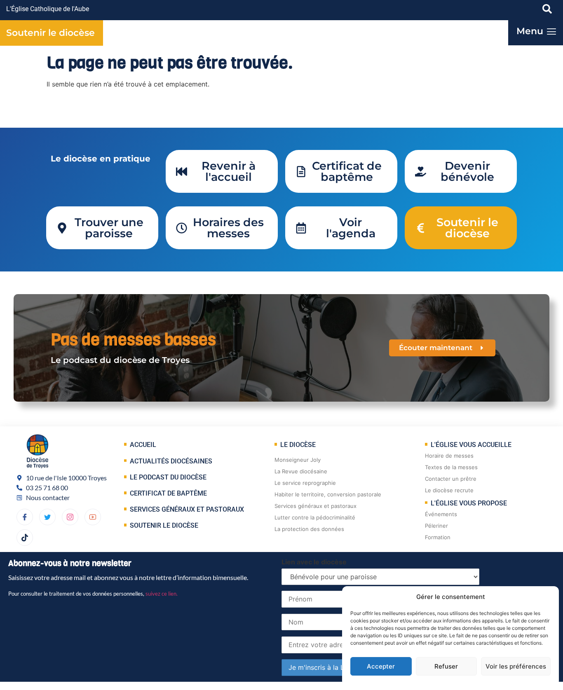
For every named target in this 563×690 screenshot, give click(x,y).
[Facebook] (24, 517)
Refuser (446, 666)
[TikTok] (24, 537)
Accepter (381, 666)
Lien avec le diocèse (314, 562)
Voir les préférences (516, 666)
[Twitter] (47, 517)
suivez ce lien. (161, 593)
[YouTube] (92, 517)
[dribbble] (70, 517)
